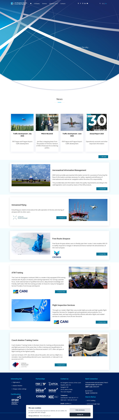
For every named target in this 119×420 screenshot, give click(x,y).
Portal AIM (102, 189)
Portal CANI (61, 292)
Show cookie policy (44, 416)
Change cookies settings (19, 389)
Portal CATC (61, 365)
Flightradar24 (16, 382)
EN (106, 3)
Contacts (62, 3)
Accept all (80, 414)
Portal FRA (102, 254)
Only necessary (80, 410)
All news (103, 157)
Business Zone (53, 3)
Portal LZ (62, 218)
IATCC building (91, 400)
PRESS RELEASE (47, 134)
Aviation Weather (17, 385)
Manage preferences (33, 416)
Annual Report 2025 (97, 134)
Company (37, 3)
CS (103, 3)
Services (44, 3)
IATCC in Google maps (93, 404)
